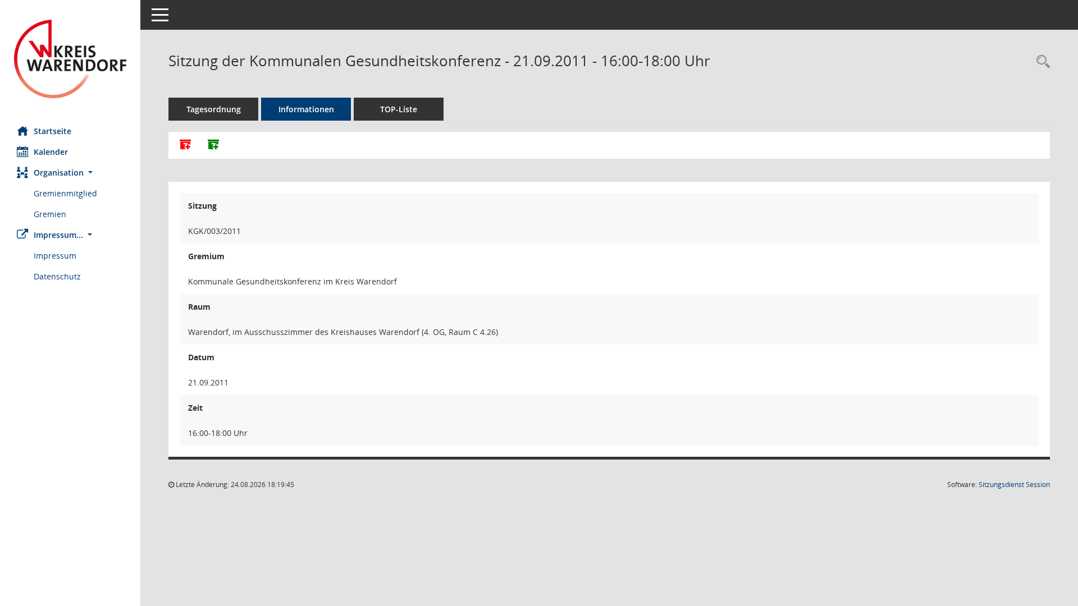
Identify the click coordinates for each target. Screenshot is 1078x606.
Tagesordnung (213, 109)
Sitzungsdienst (1014, 484)
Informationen (306, 109)
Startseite (52, 131)
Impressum (55, 255)
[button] (70, 172)
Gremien (50, 214)
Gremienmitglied (65, 193)
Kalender (51, 151)
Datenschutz (57, 276)
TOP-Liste (398, 109)
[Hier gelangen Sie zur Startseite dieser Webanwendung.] (70, 59)
